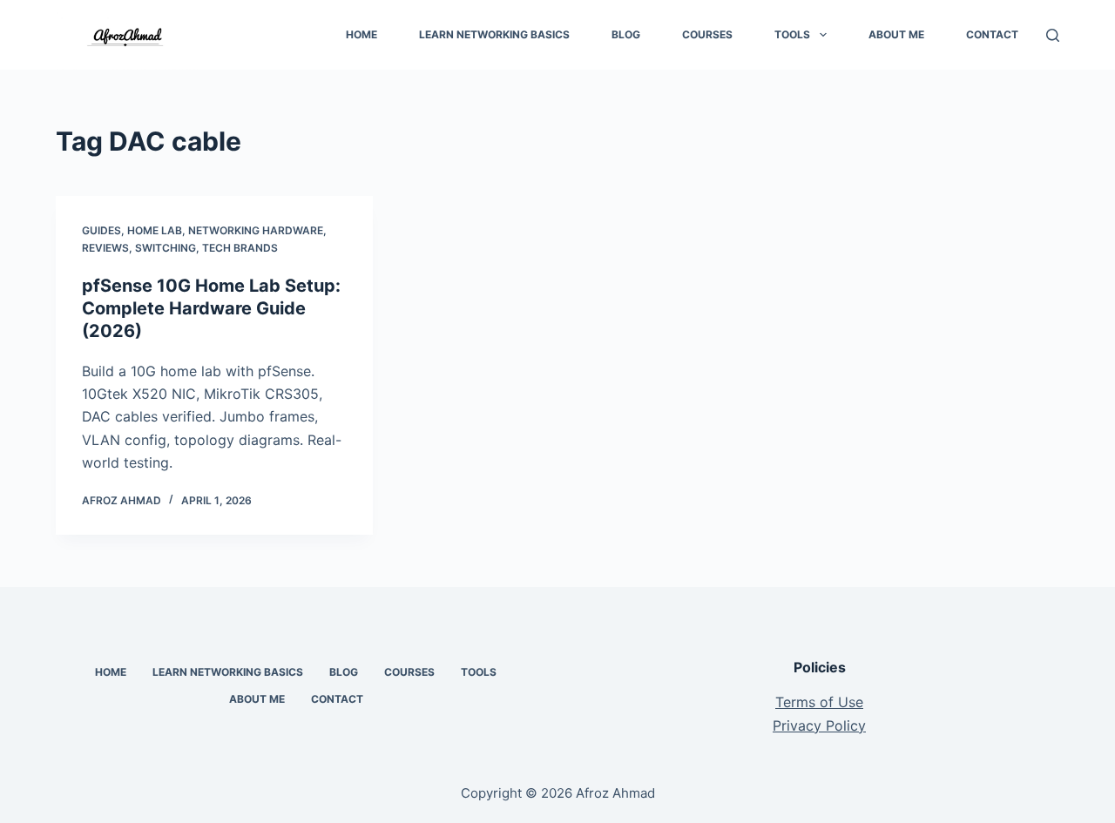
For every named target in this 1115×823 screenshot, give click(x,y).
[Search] (1052, 35)
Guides (101, 230)
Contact (992, 34)
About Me (896, 34)
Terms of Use (819, 702)
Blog (626, 34)
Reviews (105, 247)
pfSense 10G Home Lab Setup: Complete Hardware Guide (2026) (211, 308)
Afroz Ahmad (615, 793)
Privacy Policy (819, 725)
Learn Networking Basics (494, 34)
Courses (707, 34)
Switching (165, 247)
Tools (792, 34)
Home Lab (154, 230)
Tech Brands (240, 247)
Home (361, 34)
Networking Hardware (255, 230)
